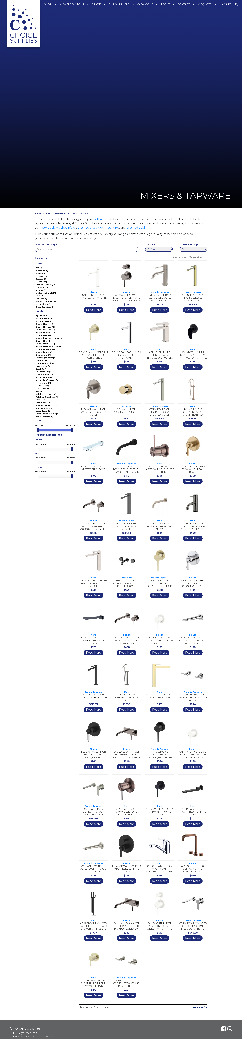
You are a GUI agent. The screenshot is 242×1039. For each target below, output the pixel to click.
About (166, 4)
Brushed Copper (45, 332)
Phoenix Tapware (46, 301)
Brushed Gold (44, 335)
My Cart (225, 4)
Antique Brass (43, 321)
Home (38, 213)
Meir (40, 290)
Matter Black (43, 386)
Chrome (42, 361)
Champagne (43, 355)
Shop (48, 4)
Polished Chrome (46, 394)
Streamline (43, 304)
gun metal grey (108, 227)
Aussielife (42, 271)
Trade (97, 4)
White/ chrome (44, 417)
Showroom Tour (72, 4)
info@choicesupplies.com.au (36, 1036)
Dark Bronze (43, 366)
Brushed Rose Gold (46, 349)
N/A (39, 391)
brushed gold (135, 227)
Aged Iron (41, 316)
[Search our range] (236, 4)
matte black (47, 227)
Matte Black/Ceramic (47, 380)
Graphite (41, 369)
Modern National (46, 293)
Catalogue (145, 4)
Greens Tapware (45, 285)
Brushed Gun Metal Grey (49, 338)
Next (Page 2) (198, 1007)
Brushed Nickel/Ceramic (49, 346)
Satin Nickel (43, 403)
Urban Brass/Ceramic (47, 414)
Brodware (42, 276)
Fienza (41, 282)
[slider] (38, 430)
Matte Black (44, 377)
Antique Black (44, 318)
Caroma (41, 279)
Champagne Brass (46, 358)
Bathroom (60, 213)
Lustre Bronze (44, 375)
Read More (93, 310)
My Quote (205, 4)
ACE (39, 268)
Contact (184, 4)
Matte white (43, 383)
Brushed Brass (44, 324)
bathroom (101, 219)
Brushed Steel (44, 352)
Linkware (42, 287)
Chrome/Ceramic (45, 363)
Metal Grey (42, 389)
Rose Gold (42, 400)
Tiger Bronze (44, 408)
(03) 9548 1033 (29, 1033)
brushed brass (87, 227)
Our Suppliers (119, 4)
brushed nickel (66, 227)
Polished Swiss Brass (47, 397)
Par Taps (41, 299)
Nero (40, 296)
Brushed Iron (43, 341)
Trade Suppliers (44, 307)
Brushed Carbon (45, 330)
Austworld (42, 273)
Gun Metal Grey (45, 372)
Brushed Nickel (45, 344)
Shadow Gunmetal (46, 405)
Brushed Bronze (45, 327)
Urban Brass (43, 411)
